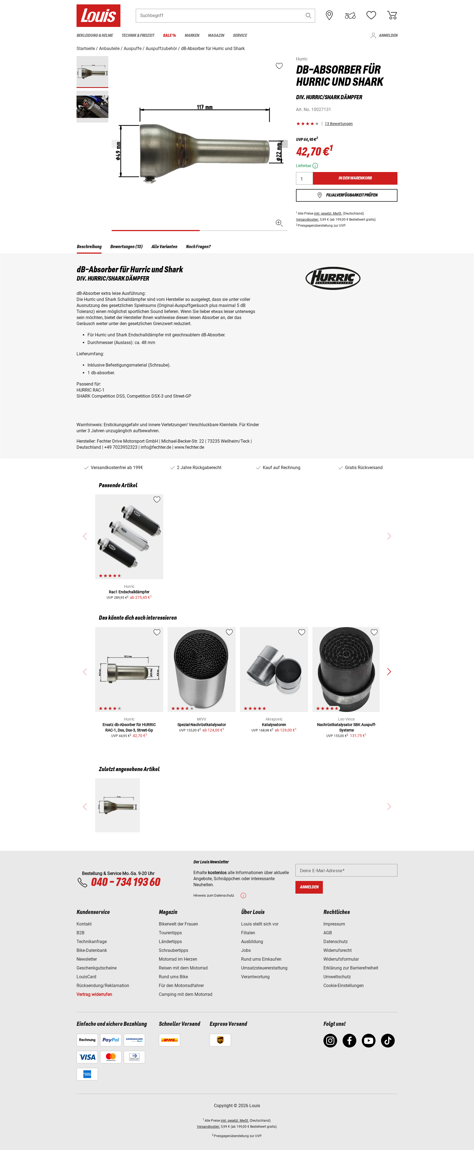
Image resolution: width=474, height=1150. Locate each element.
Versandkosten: (307, 219)
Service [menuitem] (240, 35)
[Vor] (283, 144)
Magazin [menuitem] (216, 35)
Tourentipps (170, 932)
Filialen (248, 932)
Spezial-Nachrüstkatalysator (201, 724)
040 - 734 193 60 (125, 883)
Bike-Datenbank (92, 950)
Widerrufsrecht (337, 950)
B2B (80, 932)
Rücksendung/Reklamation (103, 985)
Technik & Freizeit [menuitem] (138, 35)
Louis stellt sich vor (259, 924)
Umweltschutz (337, 976)
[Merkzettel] (371, 15)
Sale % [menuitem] (169, 35)
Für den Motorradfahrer (181, 985)
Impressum (334, 924)
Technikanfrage (92, 941)
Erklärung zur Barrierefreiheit (350, 968)
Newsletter (87, 959)
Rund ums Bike (173, 976)
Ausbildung (252, 941)
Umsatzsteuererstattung (264, 968)
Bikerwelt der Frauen (178, 924)
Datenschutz (335, 941)
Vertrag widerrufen (94, 994)
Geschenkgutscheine (97, 968)
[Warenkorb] (391, 15)
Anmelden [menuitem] (388, 35)
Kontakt (84, 924)
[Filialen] (329, 15)
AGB (327, 932)
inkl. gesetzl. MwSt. (328, 213)
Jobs (246, 950)
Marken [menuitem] (192, 35)
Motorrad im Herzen (178, 959)
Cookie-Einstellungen (343, 985)
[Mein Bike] (350, 15)
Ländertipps (170, 941)
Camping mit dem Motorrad (185, 994)
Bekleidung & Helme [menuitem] (95, 35)
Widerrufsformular (341, 959)
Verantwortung (255, 976)
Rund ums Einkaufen (261, 959)
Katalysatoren (274, 724)
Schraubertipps (173, 950)
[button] (308, 15)
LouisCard (86, 976)
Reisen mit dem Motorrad (183, 968)
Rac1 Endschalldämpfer (129, 592)
